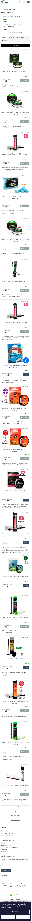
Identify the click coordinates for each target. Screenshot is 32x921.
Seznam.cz (24, 883)
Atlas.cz (12, 883)
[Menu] (28, 2)
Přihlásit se (5, 870)
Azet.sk (25, 885)
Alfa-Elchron (13, 885)
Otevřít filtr (15, 45)
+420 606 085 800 (8, 833)
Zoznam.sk (18, 886)
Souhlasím (22, 917)
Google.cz (6, 885)
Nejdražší (11, 37)
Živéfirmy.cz (20, 885)
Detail (26, 374)
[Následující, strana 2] (15, 811)
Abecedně (4, 40)
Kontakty (3, 843)
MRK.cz (12, 886)
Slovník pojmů (4, 851)
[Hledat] (19, 2)
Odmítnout (8, 917)
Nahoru (16, 819)
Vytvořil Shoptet (17, 894)
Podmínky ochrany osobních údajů (10, 847)
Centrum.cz (18, 883)
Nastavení (15, 911)
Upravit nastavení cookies (20, 901)
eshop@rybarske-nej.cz (9, 830)
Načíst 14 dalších (15, 807)
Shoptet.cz (6, 883)
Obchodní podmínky (6, 845)
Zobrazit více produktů (14, 32)
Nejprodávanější (20, 37)
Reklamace (4, 849)
